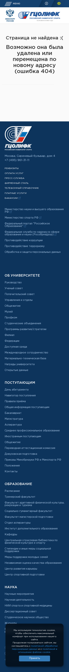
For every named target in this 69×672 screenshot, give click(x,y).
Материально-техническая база (25, 358)
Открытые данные (16, 370)
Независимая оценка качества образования (33, 563)
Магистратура (14, 419)
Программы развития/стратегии (25, 329)
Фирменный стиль (17, 183)
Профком (11, 318)
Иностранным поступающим (23, 436)
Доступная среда (16, 347)
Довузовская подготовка (21, 454)
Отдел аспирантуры (18, 523)
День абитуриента (17, 390)
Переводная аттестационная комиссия (30, 448)
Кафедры (11, 534)
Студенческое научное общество (27, 617)
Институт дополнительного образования (31, 529)
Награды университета (20, 364)
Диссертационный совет (21, 611)
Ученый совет (14, 288)
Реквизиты (12, 168)
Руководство (13, 283)
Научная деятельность (19, 600)
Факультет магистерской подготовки (29, 517)
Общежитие (13, 306)
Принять (34, 658)
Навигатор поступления (20, 396)
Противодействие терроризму (25, 246)
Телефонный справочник (22, 188)
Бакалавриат (13, 413)
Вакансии (11, 198)
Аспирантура (13, 425)
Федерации (12, 341)
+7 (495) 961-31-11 (17, 160)
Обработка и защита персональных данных (33, 252)
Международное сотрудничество (26, 353)
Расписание (12, 491)
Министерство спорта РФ (22, 218)
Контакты (11, 471)
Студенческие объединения (23, 323)
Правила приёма (15, 401)
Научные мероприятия (19, 594)
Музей (9, 312)
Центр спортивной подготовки (25, 575)
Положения (12, 466)
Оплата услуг (14, 173)
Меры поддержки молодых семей (26, 557)
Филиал (9, 335)
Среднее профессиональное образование (32, 431)
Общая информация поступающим (27, 407)
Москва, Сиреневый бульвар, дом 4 (30, 156)
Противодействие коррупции (24, 240)
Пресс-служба (14, 178)
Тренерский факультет (20, 497)
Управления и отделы (19, 300)
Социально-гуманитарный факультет (28, 511)
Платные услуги (15, 193)
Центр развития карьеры (21, 569)
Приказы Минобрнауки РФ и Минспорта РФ (33, 460)
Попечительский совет (20, 294)
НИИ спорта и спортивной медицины (28, 606)
